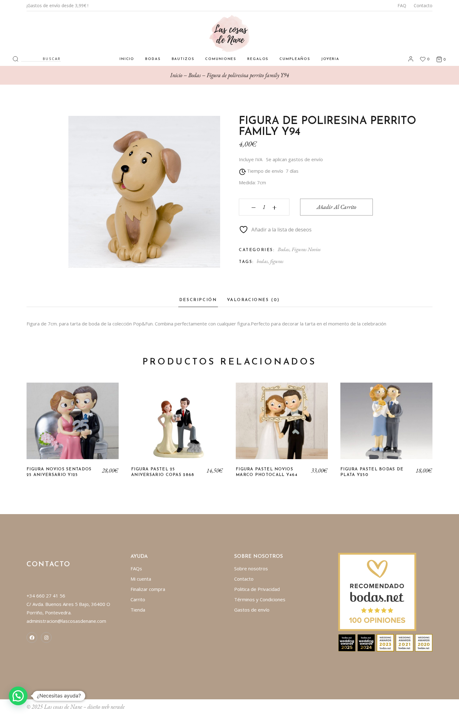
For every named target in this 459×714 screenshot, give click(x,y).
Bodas (283, 249)
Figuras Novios (306, 249)
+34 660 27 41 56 (46, 596)
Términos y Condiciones (259, 599)
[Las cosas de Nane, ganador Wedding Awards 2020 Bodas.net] (424, 642)
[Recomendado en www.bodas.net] (377, 591)
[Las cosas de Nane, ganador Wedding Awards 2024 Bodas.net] (366, 642)
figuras (277, 261)
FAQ (401, 5)
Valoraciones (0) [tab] (253, 300)
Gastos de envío (251, 610)
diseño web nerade (106, 706)
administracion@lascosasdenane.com (66, 621)
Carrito (138, 599)
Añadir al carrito (336, 207)
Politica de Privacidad (257, 589)
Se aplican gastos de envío (294, 159)
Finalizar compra (148, 589)
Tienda (138, 610)
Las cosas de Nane (63, 706)
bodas (262, 261)
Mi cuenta (141, 579)
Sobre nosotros (251, 568)
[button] (18, 696)
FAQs (136, 568)
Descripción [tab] (198, 300)
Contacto (423, 5)
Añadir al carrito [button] (72, 426)
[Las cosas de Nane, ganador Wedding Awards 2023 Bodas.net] (385, 642)
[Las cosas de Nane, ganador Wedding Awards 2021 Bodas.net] (404, 642)
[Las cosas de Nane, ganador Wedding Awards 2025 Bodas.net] (347, 642)
